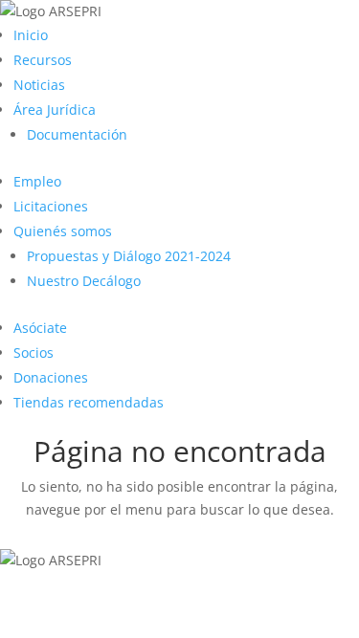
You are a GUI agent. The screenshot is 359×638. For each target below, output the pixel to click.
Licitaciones (50, 206)
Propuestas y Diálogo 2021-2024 (129, 256)
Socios (33, 352)
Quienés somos (62, 231)
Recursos (42, 60)
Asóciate (40, 328)
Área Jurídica (54, 109)
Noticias (39, 85)
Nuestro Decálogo (84, 281)
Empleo (37, 181)
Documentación (77, 134)
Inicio (30, 35)
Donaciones (50, 377)
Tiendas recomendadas (88, 402)
